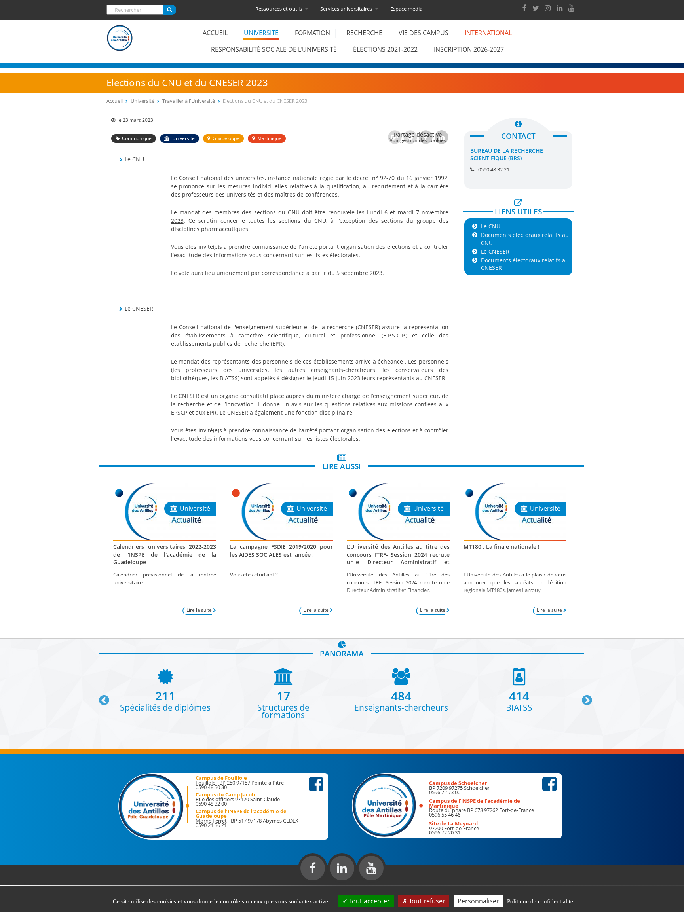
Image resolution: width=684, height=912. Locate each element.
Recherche (364, 32)
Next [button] (583, 697)
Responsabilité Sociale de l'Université (274, 49)
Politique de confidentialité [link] (540, 901)
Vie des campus (423, 32)
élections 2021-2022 (385, 49)
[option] (165, 689)
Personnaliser (478, 901)
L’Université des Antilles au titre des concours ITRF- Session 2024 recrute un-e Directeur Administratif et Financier (398, 558)
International (488, 32)
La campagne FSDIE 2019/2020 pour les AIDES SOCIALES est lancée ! (281, 550)
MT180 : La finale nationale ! (502, 546)
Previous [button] (100, 697)
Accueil (215, 32)
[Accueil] (119, 44)
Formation (312, 32)
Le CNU (490, 226)
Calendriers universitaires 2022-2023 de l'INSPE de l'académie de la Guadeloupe (164, 554)
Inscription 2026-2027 (469, 49)
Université (261, 32)
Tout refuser (426, 901)
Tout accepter (369, 901)
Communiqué (137, 138)
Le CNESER (495, 251)
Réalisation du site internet (26, 883)
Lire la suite (199, 610)
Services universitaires (346, 8)
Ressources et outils (279, 8)
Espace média (406, 8)
